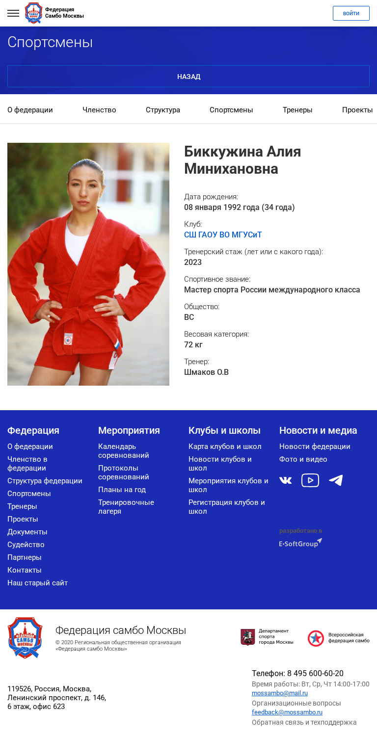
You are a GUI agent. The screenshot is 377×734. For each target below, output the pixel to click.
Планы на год (122, 489)
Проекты (357, 109)
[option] (30, 110)
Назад (188, 76)
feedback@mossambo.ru (287, 712)
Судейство (26, 544)
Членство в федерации (27, 463)
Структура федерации (44, 480)
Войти (351, 13)
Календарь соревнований (123, 451)
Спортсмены (231, 109)
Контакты (24, 570)
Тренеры (298, 109)
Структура (163, 109)
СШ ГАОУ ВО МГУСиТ (223, 234)
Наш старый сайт (37, 582)
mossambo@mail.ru (280, 693)
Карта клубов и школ (225, 446)
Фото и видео (303, 459)
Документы (27, 531)
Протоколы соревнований (123, 472)
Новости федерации (314, 446)
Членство (99, 109)
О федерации (30, 109)
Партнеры (24, 557)
